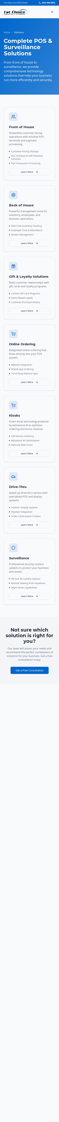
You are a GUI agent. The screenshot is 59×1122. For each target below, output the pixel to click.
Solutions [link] (19, 32)
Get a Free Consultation (30, 670)
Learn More (27, 171)
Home (7, 32)
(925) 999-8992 (48, 3)
